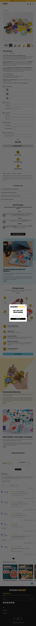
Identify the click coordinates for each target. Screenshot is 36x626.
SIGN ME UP (18, 318)
